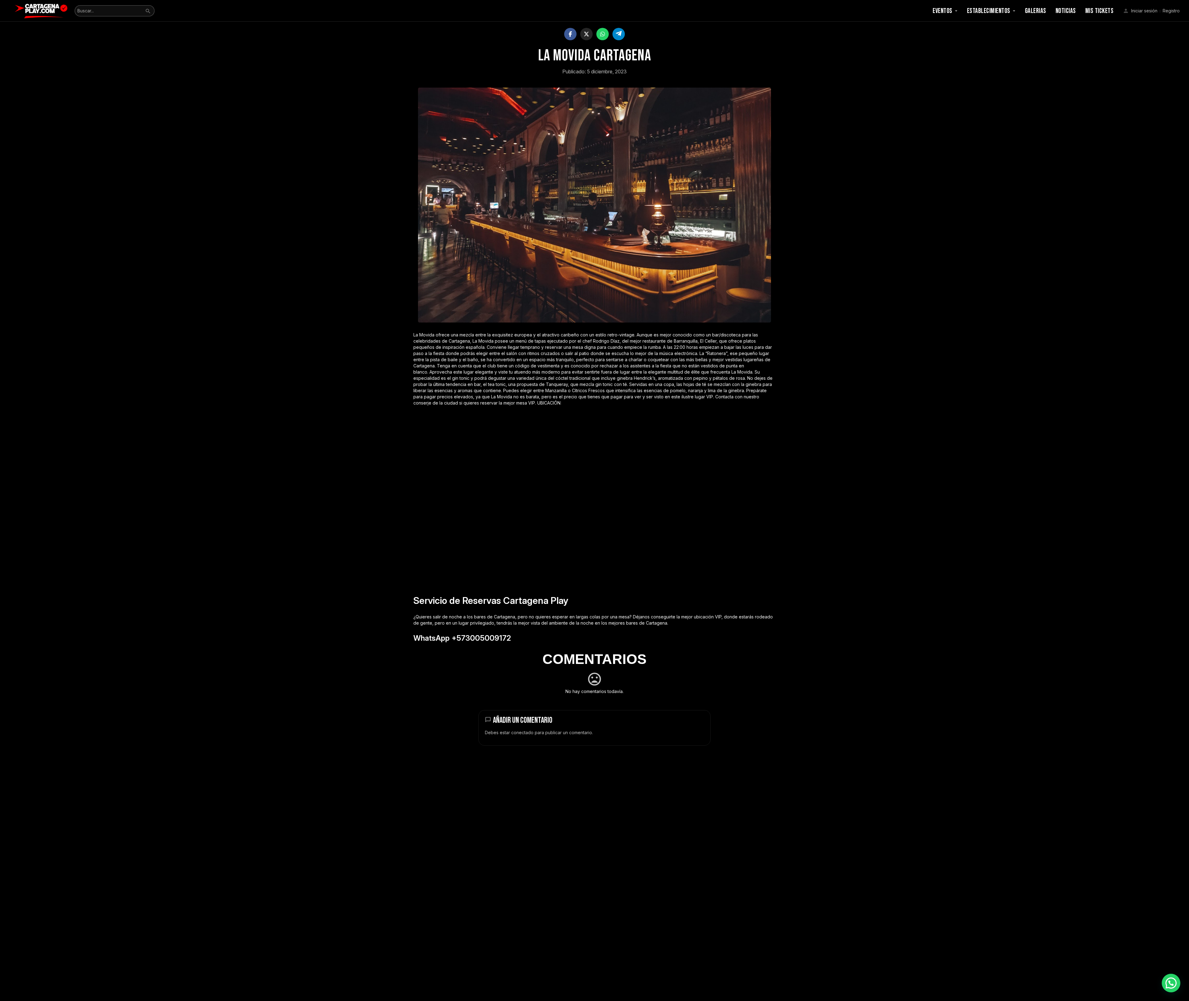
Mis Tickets (1099, 11)
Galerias (1035, 11)
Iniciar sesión (1144, 10)
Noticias (1066, 11)
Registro (1171, 10)
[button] (1171, 983)
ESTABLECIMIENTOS (988, 11)
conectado (522, 732)
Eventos (942, 11)
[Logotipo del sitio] (42, 10)
